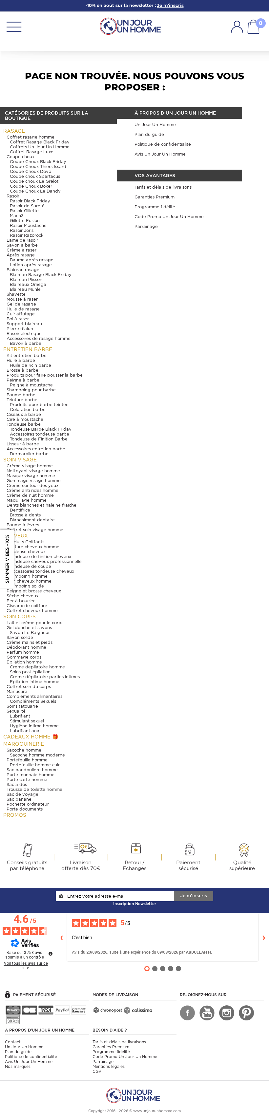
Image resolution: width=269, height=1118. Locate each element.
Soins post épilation (30, 671)
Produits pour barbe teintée (39, 404)
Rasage (14, 131)
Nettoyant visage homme (33, 470)
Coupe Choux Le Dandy (35, 191)
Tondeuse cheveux (26, 551)
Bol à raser (18, 318)
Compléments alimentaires (34, 696)
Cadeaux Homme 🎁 (30, 737)
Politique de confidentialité (31, 1056)
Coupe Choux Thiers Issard (38, 166)
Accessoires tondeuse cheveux (42, 571)
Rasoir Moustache (28, 225)
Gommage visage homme (34, 480)
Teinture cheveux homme (33, 546)
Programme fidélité (111, 1051)
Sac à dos (17, 784)
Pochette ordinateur (28, 804)
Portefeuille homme (27, 759)
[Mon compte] (237, 26)
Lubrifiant (20, 716)
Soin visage (20, 460)
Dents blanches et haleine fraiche (41, 505)
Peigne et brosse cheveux (34, 590)
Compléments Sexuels (33, 701)
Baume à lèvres (23, 524)
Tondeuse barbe (24, 424)
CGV (97, 1071)
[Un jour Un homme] (132, 25)
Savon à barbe (22, 245)
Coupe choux (20, 156)
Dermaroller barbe (29, 453)
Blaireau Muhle (25, 289)
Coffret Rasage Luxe (31, 151)
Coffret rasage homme (30, 137)
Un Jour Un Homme (24, 1046)
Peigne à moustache (31, 384)
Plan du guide (18, 1051)
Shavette (16, 294)
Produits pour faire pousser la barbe (45, 375)
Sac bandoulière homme (32, 769)
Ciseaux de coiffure (27, 605)
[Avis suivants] (263, 937)
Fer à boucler (21, 600)
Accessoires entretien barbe (36, 448)
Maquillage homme (27, 500)
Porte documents (25, 809)
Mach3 (17, 215)
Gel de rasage (21, 304)
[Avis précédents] (61, 937)
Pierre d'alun (20, 328)
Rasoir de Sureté (27, 205)
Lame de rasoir (22, 240)
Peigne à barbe (23, 380)
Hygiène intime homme (34, 725)
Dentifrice (20, 510)
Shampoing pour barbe (31, 389)
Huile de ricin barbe (30, 365)
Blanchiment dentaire (32, 519)
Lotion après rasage (31, 264)
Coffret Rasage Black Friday (40, 142)
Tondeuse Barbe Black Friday (41, 429)
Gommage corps (24, 657)
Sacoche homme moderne (37, 755)
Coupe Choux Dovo (30, 171)
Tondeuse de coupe (30, 566)
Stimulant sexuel (27, 720)
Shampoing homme (27, 576)
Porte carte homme (27, 779)
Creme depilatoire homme (37, 666)
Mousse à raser (22, 299)
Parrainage (103, 1061)
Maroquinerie (23, 744)
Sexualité (16, 711)
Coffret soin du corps (29, 686)
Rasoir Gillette (24, 210)
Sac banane (19, 799)
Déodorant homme (26, 647)
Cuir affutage (21, 313)
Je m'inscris (193, 895)
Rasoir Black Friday (30, 200)
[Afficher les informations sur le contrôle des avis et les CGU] (50, 953)
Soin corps (19, 617)
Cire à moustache (25, 419)
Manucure (17, 691)
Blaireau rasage (23, 269)
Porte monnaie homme (30, 774)
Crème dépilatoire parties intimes (45, 676)
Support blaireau (24, 323)
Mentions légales (109, 1066)
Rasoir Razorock (26, 235)
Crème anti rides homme (32, 490)
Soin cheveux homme (29, 581)
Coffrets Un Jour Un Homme (40, 146)
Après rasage (21, 254)
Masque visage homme (31, 475)
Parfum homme (23, 652)
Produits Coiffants (25, 541)
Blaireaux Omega (28, 284)
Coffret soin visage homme (35, 529)
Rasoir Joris (21, 230)
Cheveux (15, 536)
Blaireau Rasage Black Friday (41, 274)
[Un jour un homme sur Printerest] (246, 1012)
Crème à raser (21, 250)
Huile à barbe (21, 360)
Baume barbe (21, 394)
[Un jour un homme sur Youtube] (207, 1012)
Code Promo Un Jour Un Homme (125, 1056)
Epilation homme (24, 662)
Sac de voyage (22, 794)
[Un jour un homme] (134, 1094)
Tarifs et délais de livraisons (119, 1041)
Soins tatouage (22, 706)
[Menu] (14, 26)
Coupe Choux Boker (31, 186)
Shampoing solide (25, 586)
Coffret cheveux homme (32, 610)
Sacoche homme (24, 750)
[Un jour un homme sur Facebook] (187, 1012)
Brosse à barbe (22, 370)
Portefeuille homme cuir (35, 764)
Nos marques (18, 1066)
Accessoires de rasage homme (39, 338)
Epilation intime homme (34, 681)
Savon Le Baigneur (30, 632)
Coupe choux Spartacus (35, 176)
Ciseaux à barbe (24, 414)
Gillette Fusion (25, 220)
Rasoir (13, 196)
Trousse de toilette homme (34, 789)
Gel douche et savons (29, 627)
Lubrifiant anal (25, 730)
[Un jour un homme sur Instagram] (226, 1012)
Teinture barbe (22, 399)
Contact (13, 1041)
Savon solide (20, 637)
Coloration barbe (28, 409)
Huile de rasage (23, 309)
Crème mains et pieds (29, 642)
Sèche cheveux (22, 595)
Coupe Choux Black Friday (38, 161)
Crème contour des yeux (32, 485)
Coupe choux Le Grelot (34, 181)
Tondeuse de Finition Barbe (39, 439)
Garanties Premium (111, 1046)
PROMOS (14, 815)
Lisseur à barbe (23, 443)
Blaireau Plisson (26, 279)
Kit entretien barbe (27, 355)
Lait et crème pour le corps (35, 622)
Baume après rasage (31, 259)
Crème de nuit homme (30, 495)
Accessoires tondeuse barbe (39, 434)
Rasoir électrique (24, 333)
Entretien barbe (27, 349)
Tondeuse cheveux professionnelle (46, 561)
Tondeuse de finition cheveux (40, 556)
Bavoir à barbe (25, 343)
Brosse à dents (25, 514)
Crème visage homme (30, 465)
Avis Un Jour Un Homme (28, 1061)
